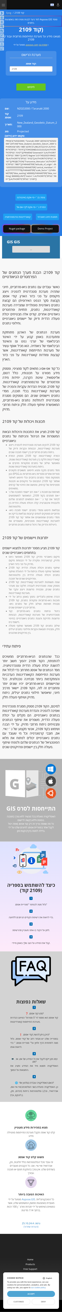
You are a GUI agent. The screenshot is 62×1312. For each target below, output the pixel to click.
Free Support (30, 1268)
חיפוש (31, 87)
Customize (19, 1302)
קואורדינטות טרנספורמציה (18, 216)
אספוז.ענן (43, 44)
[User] (58, 5)
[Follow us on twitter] (31, 1248)
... (31, 249)
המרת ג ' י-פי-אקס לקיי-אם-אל (31, 207)
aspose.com (32, 44)
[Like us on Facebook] (25, 1248)
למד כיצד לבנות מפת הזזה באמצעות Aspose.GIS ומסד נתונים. (31, 21)
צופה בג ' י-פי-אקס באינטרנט (31, 197)
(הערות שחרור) (31, 1226)
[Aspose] (22, 5)
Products (30, 1264)
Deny (43, 1302)
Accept (31, 1294)
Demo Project (45, 228)
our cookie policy (38, 1287)
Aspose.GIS (28, 1199)
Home (30, 1259)
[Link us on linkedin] (38, 1248)
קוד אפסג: (31, 63)
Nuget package (17, 228)
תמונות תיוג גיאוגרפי (47, 216)
